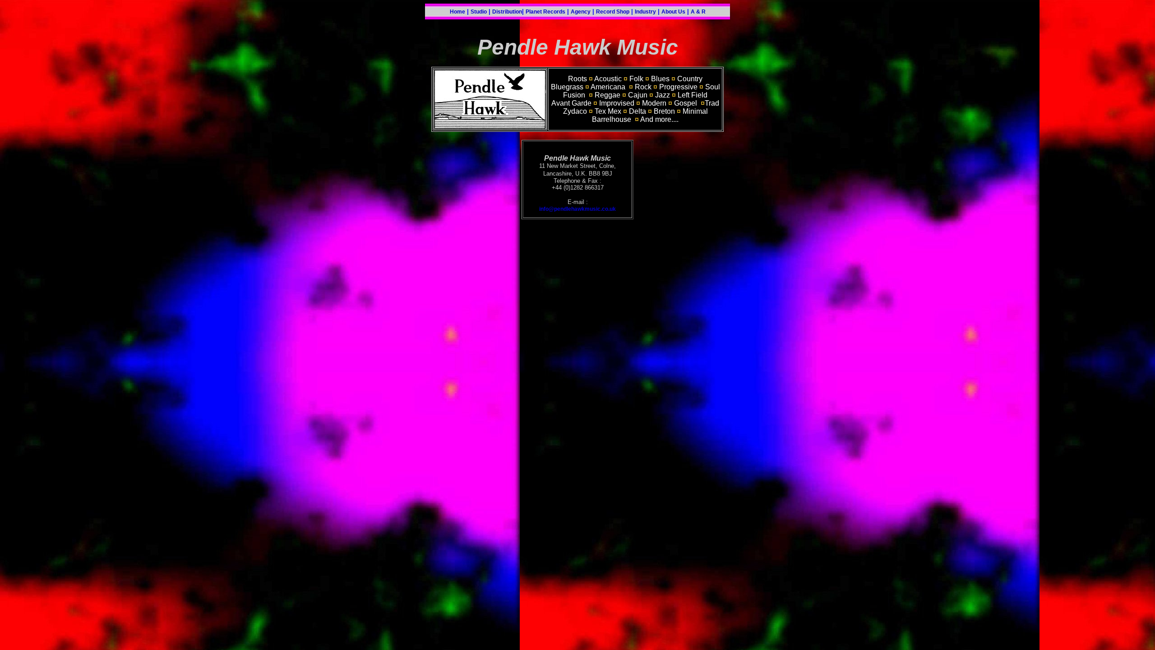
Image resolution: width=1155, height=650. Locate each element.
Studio (479, 12)
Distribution (507, 12)
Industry (645, 12)
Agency (581, 12)
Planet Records (545, 12)
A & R (698, 12)
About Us (673, 12)
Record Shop (612, 12)
